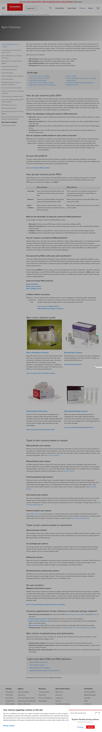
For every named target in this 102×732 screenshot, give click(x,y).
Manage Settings (8, 726)
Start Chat (90, 727)
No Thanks (80, 727)
